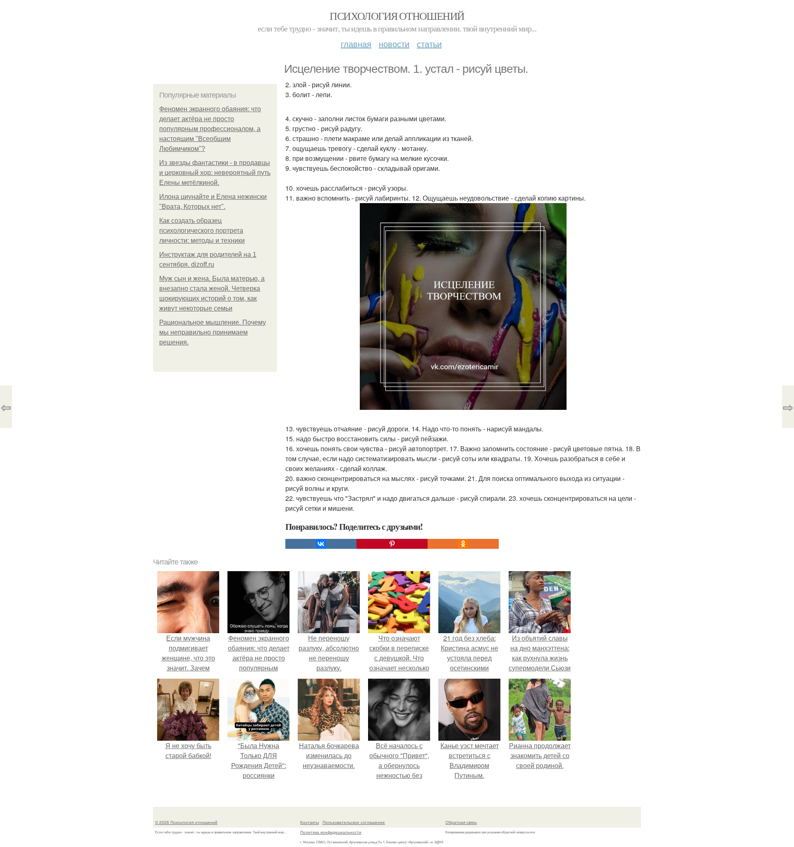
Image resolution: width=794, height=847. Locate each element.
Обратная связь (461, 822)
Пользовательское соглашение (354, 822)
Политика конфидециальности (330, 832)
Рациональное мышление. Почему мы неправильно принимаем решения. (212, 332)
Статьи (429, 44)
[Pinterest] (392, 544)
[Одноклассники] (463, 544)
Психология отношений (397, 16)
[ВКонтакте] (320, 544)
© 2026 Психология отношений (186, 822)
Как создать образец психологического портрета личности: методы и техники (202, 230)
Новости (394, 44)
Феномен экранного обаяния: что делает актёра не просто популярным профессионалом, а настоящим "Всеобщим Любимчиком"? (210, 128)
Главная (356, 44)
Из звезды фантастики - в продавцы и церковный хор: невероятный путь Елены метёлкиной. (214, 172)
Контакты (309, 822)
